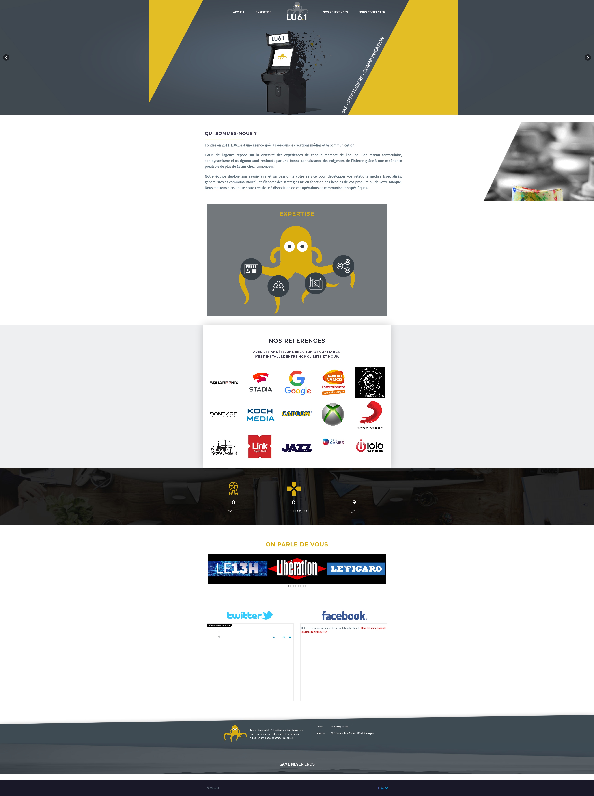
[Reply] (274, 637)
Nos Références (335, 12)
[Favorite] (290, 637)
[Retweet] (284, 637)
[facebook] (378, 788)
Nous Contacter (372, 12)
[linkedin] (382, 788)
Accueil (239, 12)
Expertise (263, 12)
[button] (288, 586)
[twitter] (386, 788)
